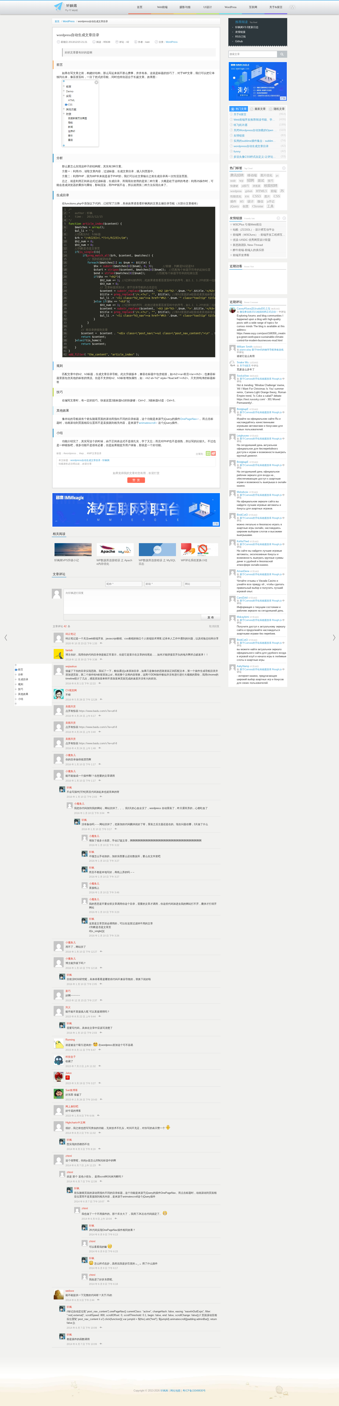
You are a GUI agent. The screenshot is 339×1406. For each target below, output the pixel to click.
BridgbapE (243, 409)
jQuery (234, 206)
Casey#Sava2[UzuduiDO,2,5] (253, 308)
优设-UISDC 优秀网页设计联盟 (252, 239)
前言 (20, 669)
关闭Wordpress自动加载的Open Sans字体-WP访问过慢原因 (255, 130)
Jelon (69, 1073)
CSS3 (257, 196)
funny (237, 151)
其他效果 (23, 694)
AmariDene (243, 571)
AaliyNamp (243, 666)
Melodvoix (242, 492)
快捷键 (234, 185)
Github (239, 41)
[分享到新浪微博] (213, 453)
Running (70, 1039)
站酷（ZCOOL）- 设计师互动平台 (253, 229)
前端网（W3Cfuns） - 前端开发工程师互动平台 (259, 234)
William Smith (244, 346)
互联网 (253, 7)
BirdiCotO (242, 514)
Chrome (257, 206)
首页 (139, 7)
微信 (260, 201)
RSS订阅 (240, 36)
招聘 (250, 180)
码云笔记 (71, 634)
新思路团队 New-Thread (248, 244)
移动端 (252, 175)
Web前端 (162, 7)
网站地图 (175, 1390)
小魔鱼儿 (71, 755)
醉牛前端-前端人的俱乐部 (248, 250)
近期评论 (236, 302)
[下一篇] (334, 638)
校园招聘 (270, 186)
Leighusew (243, 435)
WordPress (230, 7)
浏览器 (256, 185)
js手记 (270, 201)
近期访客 (236, 266)
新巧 (68, 991)
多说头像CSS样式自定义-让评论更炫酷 (255, 156)
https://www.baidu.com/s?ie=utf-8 (98, 710)
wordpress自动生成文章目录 (251, 146)
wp (82, 453)
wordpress (70, 453)
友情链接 (240, 31)
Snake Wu (243, 362)
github (248, 191)
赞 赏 (136, 480)
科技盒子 (71, 1056)
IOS (247, 196)
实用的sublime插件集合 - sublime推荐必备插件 (255, 140)
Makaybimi (243, 616)
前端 (274, 191)
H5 (242, 201)
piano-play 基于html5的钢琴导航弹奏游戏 (261, 349)
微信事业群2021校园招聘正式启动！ (259, 311)
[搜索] (282, 54)
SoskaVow (243, 375)
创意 (246, 206)
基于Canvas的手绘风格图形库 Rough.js (261, 378)
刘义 (68, 1007)
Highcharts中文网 (75, 1122)
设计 (250, 201)
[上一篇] (6, 638)
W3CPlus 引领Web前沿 (247, 224)
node (233, 180)
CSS (277, 196)
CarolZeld (242, 597)
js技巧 (245, 185)
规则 (20, 684)
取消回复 (214, 626)
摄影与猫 (185, 7)
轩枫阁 (65, 6)
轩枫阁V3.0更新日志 (246, 27)
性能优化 (235, 196)
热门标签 (236, 168)
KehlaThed (243, 541)
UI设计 (207, 7)
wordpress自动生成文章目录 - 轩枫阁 (89, 460)
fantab (69, 650)
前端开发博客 (241, 255)
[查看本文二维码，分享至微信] (208, 453)
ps (277, 175)
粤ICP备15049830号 (194, 1390)
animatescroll (147, 422)
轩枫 (69, 787)
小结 (20, 699)
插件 (233, 201)
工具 (270, 206)
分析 (20, 674)
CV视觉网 (71, 690)
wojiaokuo (71, 666)
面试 (261, 180)
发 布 (211, 617)
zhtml (69, 1155)
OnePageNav (188, 418)
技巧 (20, 689)
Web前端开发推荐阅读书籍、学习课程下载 (255, 119)
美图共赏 (71, 706)
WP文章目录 (94, 453)
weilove (70, 1290)
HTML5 (261, 191)
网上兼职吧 (72, 1106)
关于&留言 (275, 7)
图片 (267, 196)
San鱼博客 (72, 1090)
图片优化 (266, 175)
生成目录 (23, 679)
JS (282, 191)
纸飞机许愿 (240, 124)
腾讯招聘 (237, 175)
